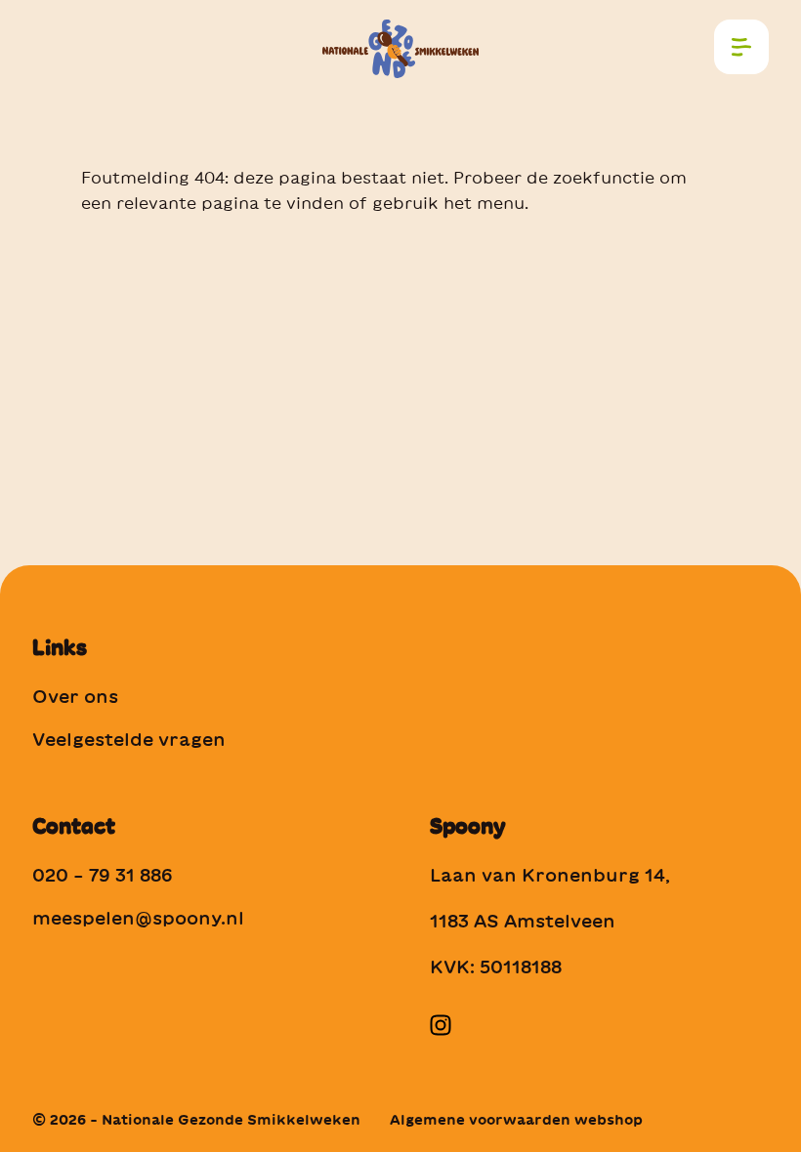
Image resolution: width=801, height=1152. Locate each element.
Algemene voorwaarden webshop (516, 1120)
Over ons (75, 696)
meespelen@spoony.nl (138, 917)
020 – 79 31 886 (102, 875)
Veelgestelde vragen (129, 739)
